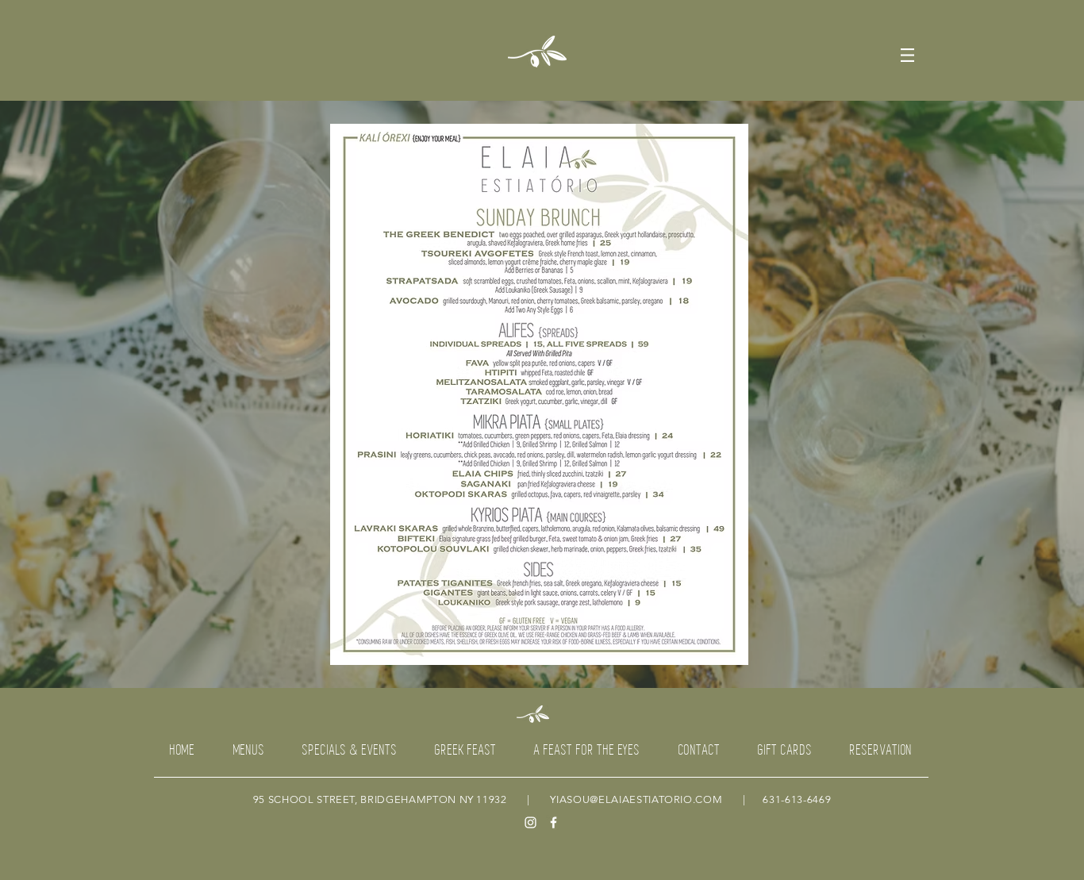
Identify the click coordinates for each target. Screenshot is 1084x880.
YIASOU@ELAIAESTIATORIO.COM (636, 799)
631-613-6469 (797, 799)
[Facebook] (553, 822)
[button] (907, 55)
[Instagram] (530, 822)
